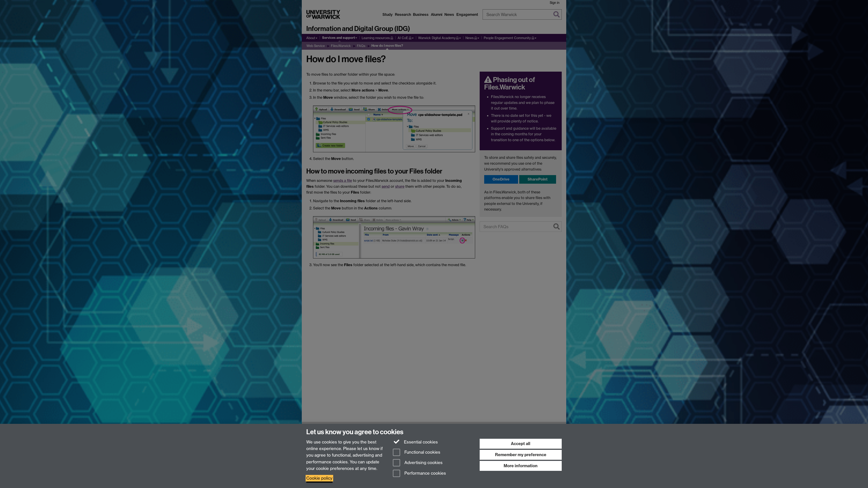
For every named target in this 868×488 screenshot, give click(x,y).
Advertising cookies (423, 462)
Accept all (520, 443)
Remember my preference (520, 454)
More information (521, 465)
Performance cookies (424, 473)
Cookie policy (319, 478)
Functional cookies (421, 452)
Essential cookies (420, 442)
